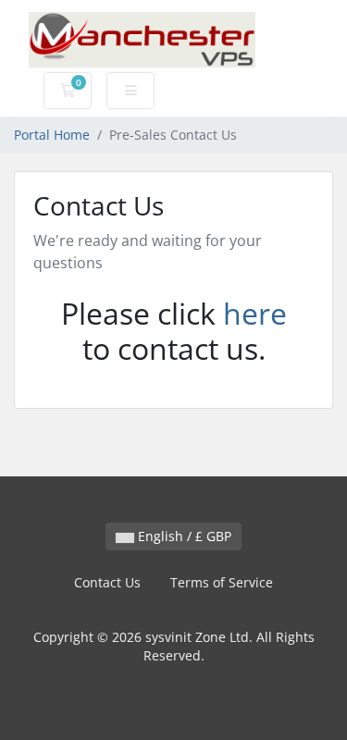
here (255, 313)
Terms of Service (221, 582)
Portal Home (52, 134)
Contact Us (107, 582)
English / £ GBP (182, 536)
